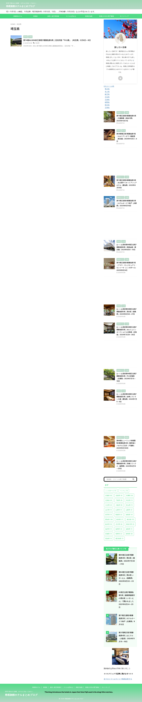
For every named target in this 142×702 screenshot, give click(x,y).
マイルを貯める (71, 16)
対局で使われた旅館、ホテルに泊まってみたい (19, 691)
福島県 (129, 529)
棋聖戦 (107, 102)
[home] (120, 78)
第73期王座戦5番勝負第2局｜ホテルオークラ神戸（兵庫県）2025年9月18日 (126, 203)
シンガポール (110, 491)
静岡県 (129, 534)
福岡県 (118, 529)
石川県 (119, 524)
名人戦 (107, 91)
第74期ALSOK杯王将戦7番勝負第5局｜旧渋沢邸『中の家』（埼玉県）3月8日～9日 (57, 40)
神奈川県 (130, 524)
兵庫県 (129, 495)
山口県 (108, 510)
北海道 (108, 500)
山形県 (118, 510)
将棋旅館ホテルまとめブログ (20, 6)
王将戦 (107, 108)
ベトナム (124, 491)
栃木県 (108, 524)
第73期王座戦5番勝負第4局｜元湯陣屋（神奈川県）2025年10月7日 (126, 118)
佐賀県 (119, 495)
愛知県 (109, 519)
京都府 (108, 495)
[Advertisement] (120, 161)
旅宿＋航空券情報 (53, 16)
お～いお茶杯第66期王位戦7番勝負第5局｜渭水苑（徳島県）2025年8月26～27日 (126, 311)
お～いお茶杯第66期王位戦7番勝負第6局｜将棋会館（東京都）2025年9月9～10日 (126, 247)
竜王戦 (107, 89)
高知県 (108, 538)
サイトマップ (124, 16)
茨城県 (108, 534)
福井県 (108, 529)
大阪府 (119, 505)
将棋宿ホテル (17, 16)
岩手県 (108, 514)
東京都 (130, 519)
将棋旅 (35, 16)
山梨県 (129, 510)
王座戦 (107, 99)
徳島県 (129, 514)
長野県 (118, 534)
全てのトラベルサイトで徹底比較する (118, 679)
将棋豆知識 (88, 16)
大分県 (108, 505)
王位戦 (107, 97)
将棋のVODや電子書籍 (106, 16)
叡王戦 (107, 94)
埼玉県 (37, 43)
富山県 (129, 505)
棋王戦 (107, 105)
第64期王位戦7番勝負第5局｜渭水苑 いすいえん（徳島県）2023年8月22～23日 (126, 578)
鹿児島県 (119, 538)
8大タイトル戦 (109, 86)
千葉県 (119, 500)
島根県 (118, 514)
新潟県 (119, 519)
